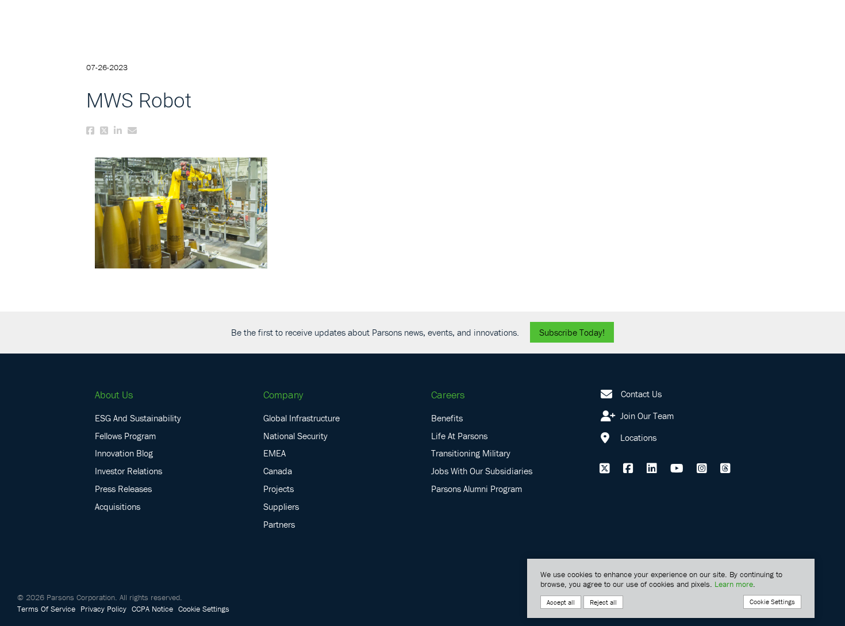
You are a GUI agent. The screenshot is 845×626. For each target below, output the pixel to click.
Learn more (734, 584)
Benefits (447, 418)
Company (283, 394)
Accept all (561, 602)
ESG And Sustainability (138, 418)
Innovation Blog (124, 453)
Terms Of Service (46, 609)
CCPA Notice (152, 609)
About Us (114, 394)
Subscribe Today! (572, 332)
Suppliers (281, 506)
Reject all (603, 602)
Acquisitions (117, 506)
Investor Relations (128, 471)
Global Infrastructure (301, 418)
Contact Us (641, 394)
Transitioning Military (470, 453)
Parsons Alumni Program (476, 488)
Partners (279, 524)
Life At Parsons (459, 435)
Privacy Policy (103, 609)
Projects (278, 488)
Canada (277, 471)
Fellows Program (125, 435)
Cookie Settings (203, 609)
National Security (295, 435)
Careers (447, 394)
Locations (637, 437)
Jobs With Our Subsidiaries (481, 471)
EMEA (274, 453)
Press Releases (123, 488)
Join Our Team (646, 415)
